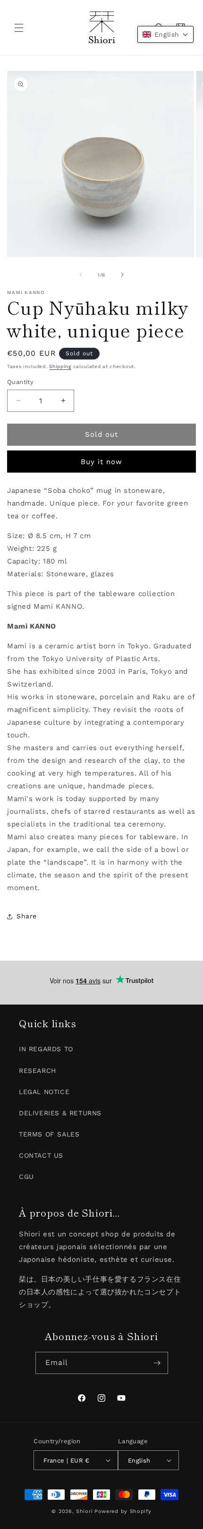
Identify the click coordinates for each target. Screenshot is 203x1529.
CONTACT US (41, 1155)
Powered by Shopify (123, 1511)
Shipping (60, 366)
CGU (26, 1176)
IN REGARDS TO (46, 1049)
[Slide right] (122, 274)
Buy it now (101, 462)
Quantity (20, 381)
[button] (18, 27)
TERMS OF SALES (49, 1134)
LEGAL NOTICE (44, 1092)
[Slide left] (80, 274)
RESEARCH (37, 1070)
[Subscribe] (157, 1363)
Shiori (84, 1511)
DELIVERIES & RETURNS (60, 1113)
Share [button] (27, 916)
